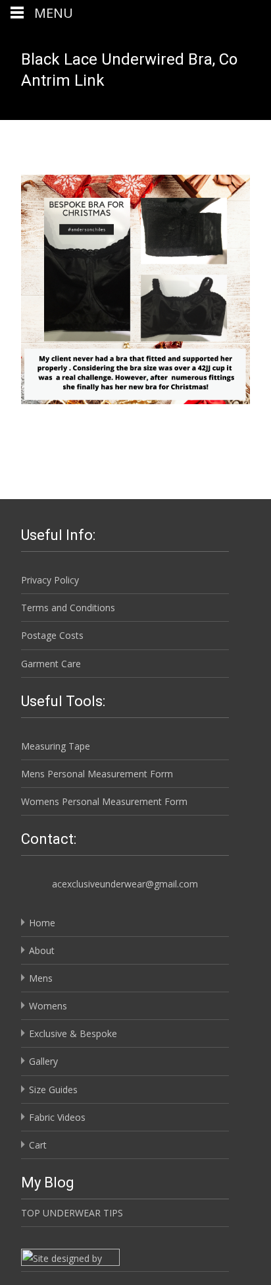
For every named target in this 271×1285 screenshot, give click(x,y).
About (42, 950)
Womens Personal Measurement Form (104, 801)
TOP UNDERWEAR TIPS (72, 1213)
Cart (38, 1145)
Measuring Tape (55, 746)
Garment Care (51, 663)
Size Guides (53, 1089)
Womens (48, 1006)
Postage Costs (52, 635)
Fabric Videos (57, 1117)
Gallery (43, 1061)
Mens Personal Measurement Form (97, 773)
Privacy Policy (50, 580)
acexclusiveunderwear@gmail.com (125, 884)
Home (42, 922)
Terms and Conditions (68, 607)
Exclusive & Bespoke (73, 1033)
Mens (41, 978)
